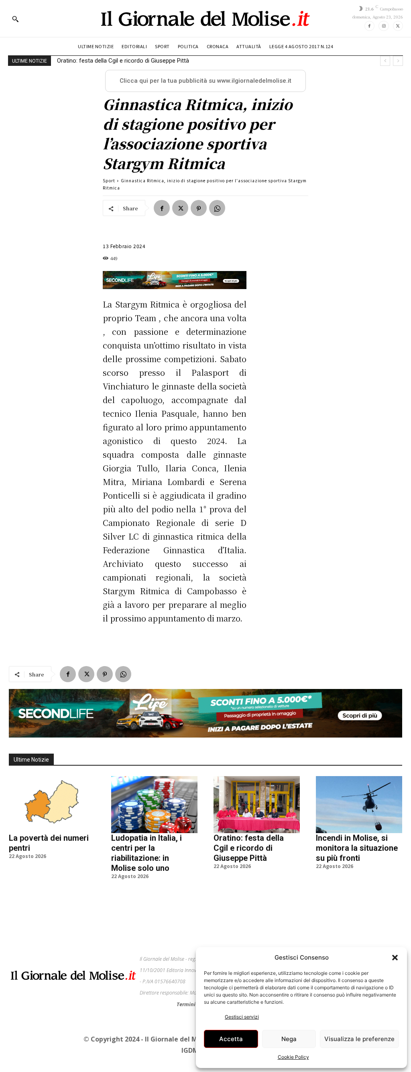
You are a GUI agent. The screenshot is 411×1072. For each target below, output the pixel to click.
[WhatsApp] (217, 208)
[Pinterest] (199, 208)
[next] (398, 61)
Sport (109, 180)
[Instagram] (383, 26)
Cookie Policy (293, 1057)
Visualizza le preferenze (359, 1039)
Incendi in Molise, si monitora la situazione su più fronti (130, 60)
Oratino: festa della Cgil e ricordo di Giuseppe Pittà (249, 848)
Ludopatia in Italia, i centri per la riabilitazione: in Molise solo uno (146, 853)
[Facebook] (369, 26)
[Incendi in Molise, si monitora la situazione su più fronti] (359, 804)
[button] (395, 958)
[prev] (385, 61)
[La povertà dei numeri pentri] (52, 804)
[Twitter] (398, 26)
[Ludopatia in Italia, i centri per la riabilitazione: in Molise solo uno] (154, 804)
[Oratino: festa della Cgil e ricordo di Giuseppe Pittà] (257, 804)
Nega (289, 1039)
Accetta (231, 1039)
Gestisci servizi (242, 1017)
